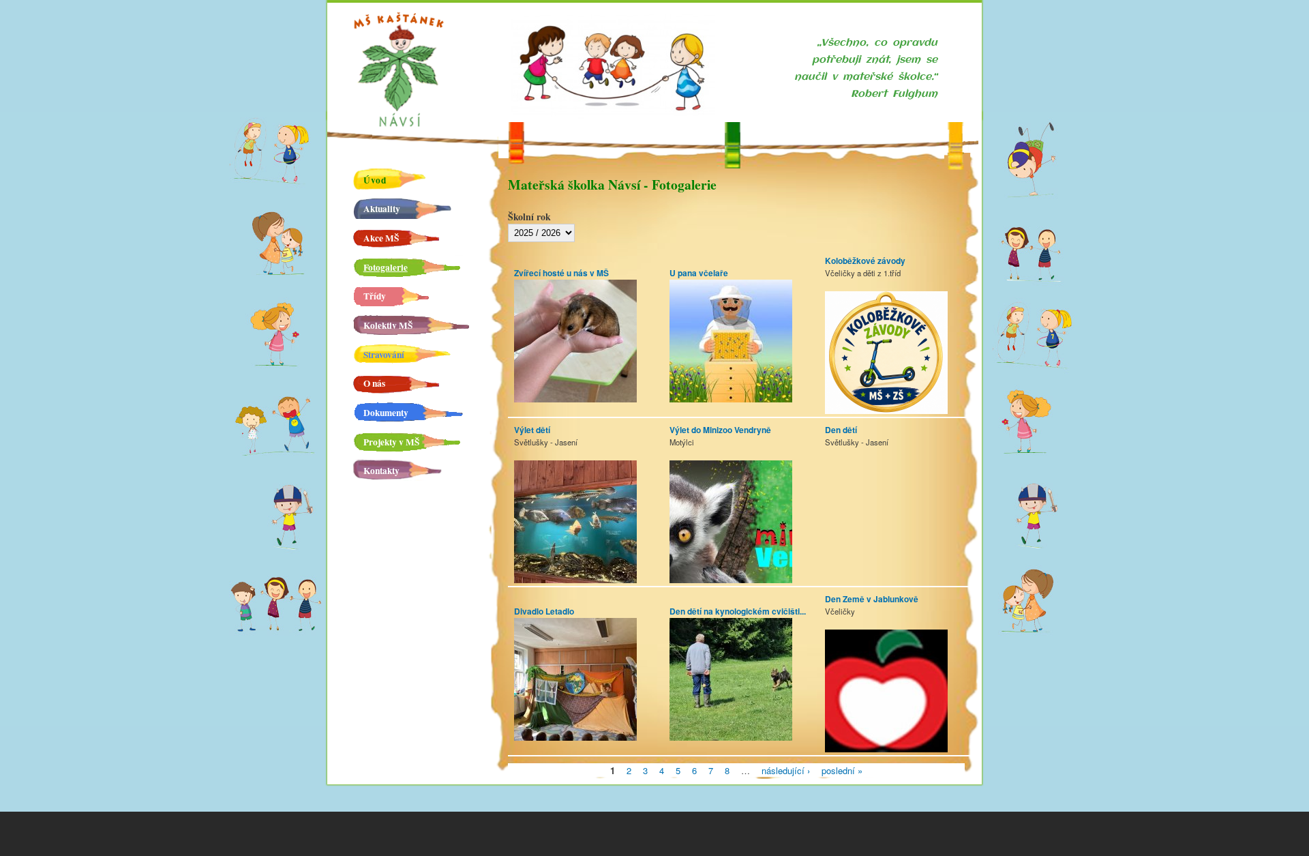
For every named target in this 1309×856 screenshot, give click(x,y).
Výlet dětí (532, 430)
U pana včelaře (698, 273)
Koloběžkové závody (865, 261)
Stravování (383, 354)
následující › (786, 769)
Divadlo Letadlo (544, 611)
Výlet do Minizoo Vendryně (720, 430)
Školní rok (529, 216)
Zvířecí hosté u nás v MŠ (561, 273)
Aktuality (381, 209)
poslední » (842, 769)
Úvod (375, 180)
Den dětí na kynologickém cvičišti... (737, 611)
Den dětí (841, 430)
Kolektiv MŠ (387, 325)
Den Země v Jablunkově (871, 599)
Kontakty (381, 470)
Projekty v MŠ (391, 442)
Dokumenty (385, 412)
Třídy (374, 296)
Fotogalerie (385, 267)
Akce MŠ (381, 238)
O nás (374, 383)
